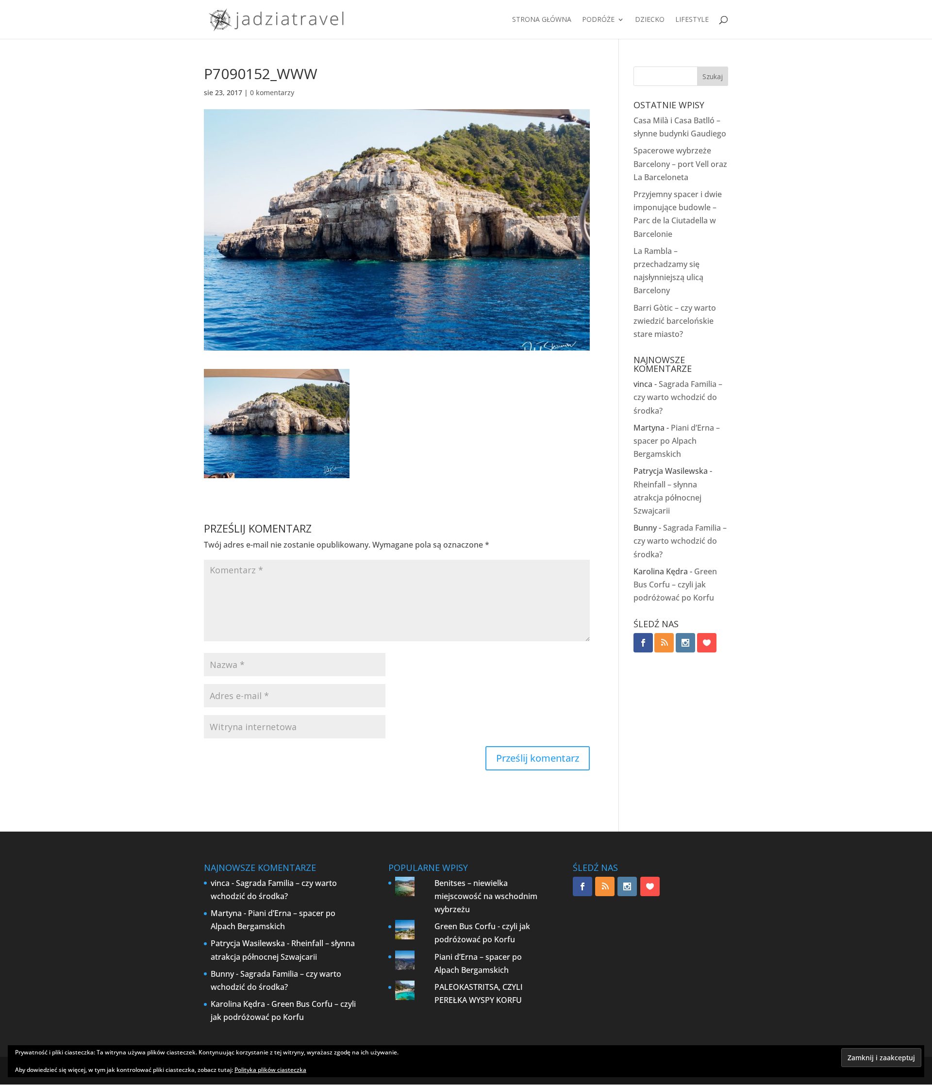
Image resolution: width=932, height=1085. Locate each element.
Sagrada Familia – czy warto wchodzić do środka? (677, 397)
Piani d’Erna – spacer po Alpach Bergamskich (676, 440)
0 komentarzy (272, 92)
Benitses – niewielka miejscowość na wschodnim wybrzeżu (485, 896)
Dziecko (650, 20)
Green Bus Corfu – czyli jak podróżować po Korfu (675, 584)
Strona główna (541, 20)
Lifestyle (692, 20)
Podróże (598, 20)
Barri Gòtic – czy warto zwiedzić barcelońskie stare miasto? (674, 320)
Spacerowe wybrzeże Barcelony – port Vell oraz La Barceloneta (680, 163)
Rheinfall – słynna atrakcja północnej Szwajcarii (667, 497)
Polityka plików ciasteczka (270, 1070)
